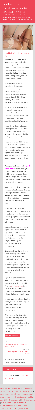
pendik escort (16, 394)
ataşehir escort (5, 397)
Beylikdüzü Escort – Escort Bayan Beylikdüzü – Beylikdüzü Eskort (17, 8)
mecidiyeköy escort (7, 405)
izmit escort (27, 394)
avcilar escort (6, 403)
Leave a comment (19, 362)
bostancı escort (17, 388)
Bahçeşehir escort (22, 408)
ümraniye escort (12, 391)
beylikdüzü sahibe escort (12, 335)
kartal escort (4, 394)
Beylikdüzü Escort (12, 360)
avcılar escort (5, 388)
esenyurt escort (17, 286)
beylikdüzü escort (26, 391)
